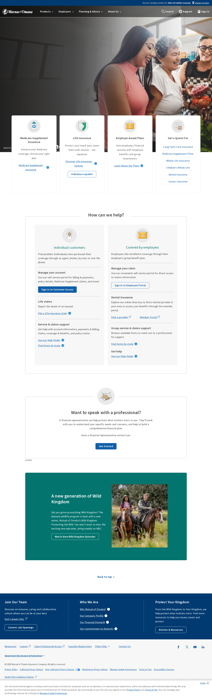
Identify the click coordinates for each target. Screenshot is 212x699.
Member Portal (148, 317)
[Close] (205, 682)
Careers (24, 646)
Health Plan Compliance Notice (19, 677)
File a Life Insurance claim (52, 313)
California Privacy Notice (31, 669)
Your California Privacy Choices (60, 669)
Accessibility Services (164, 669)
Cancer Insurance (178, 181)
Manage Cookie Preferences (123, 669)
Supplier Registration (80, 646)
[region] (106, 689)
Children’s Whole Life (178, 167)
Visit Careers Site (14, 619)
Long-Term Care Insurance (178, 146)
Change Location (202, 3)
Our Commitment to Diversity (96, 628)
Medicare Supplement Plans (178, 153)
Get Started (106, 446)
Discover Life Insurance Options (79, 163)
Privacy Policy (11, 669)
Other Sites (101, 646)
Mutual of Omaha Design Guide (108, 641)
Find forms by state (49, 345)
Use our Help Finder (49, 340)
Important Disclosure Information (23, 655)
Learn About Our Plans (126, 165)
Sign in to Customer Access (57, 289)
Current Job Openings (21, 627)
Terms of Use (145, 669)
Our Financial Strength (92, 622)
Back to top (104, 577)
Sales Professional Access (48, 646)
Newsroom (10, 646)
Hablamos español (82, 174)
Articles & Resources (171, 629)
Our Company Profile (91, 615)
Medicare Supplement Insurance (31, 167)
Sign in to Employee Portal (130, 285)
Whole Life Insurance (178, 160)
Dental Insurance (178, 174)
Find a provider (119, 317)
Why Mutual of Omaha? (93, 609)
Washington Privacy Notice (95, 669)
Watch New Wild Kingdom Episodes (75, 536)
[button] (46, 11)
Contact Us (125, 646)
